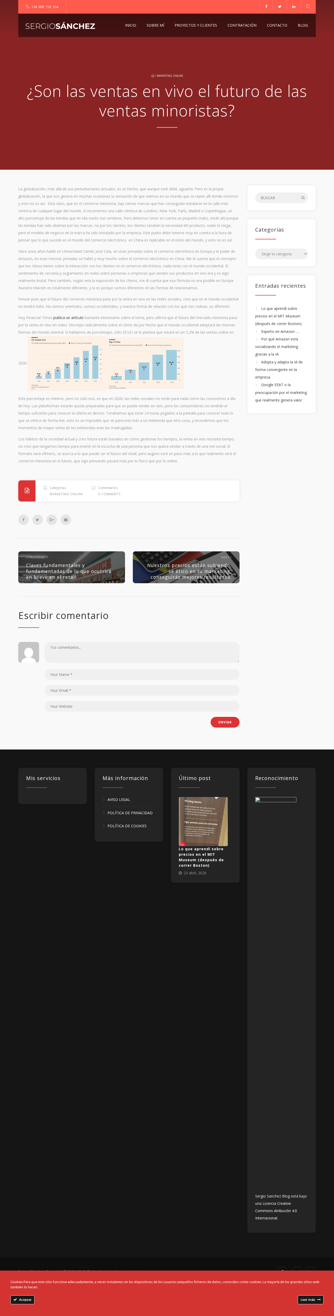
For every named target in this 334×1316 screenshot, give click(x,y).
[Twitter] (280, 6)
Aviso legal (119, 799)
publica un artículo (68, 317)
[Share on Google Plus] (51, 520)
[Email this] (66, 520)
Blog (303, 25)
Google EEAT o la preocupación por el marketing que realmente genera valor (281, 392)
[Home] (60, 25)
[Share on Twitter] (37, 520)
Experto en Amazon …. (280, 331)
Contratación (242, 25)
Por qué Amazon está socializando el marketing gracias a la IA (276, 347)
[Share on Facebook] (23, 520)
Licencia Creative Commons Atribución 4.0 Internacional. (276, 1210)
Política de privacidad (130, 812)
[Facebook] (266, 6)
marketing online (170, 76)
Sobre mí (155, 25)
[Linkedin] (294, 6)
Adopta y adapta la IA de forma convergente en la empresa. (279, 369)
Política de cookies (127, 825)
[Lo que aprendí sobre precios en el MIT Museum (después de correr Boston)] (203, 821)
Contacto (277, 25)
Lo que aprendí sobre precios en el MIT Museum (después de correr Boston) (278, 316)
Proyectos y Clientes (196, 25)
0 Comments (109, 494)
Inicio (130, 25)
